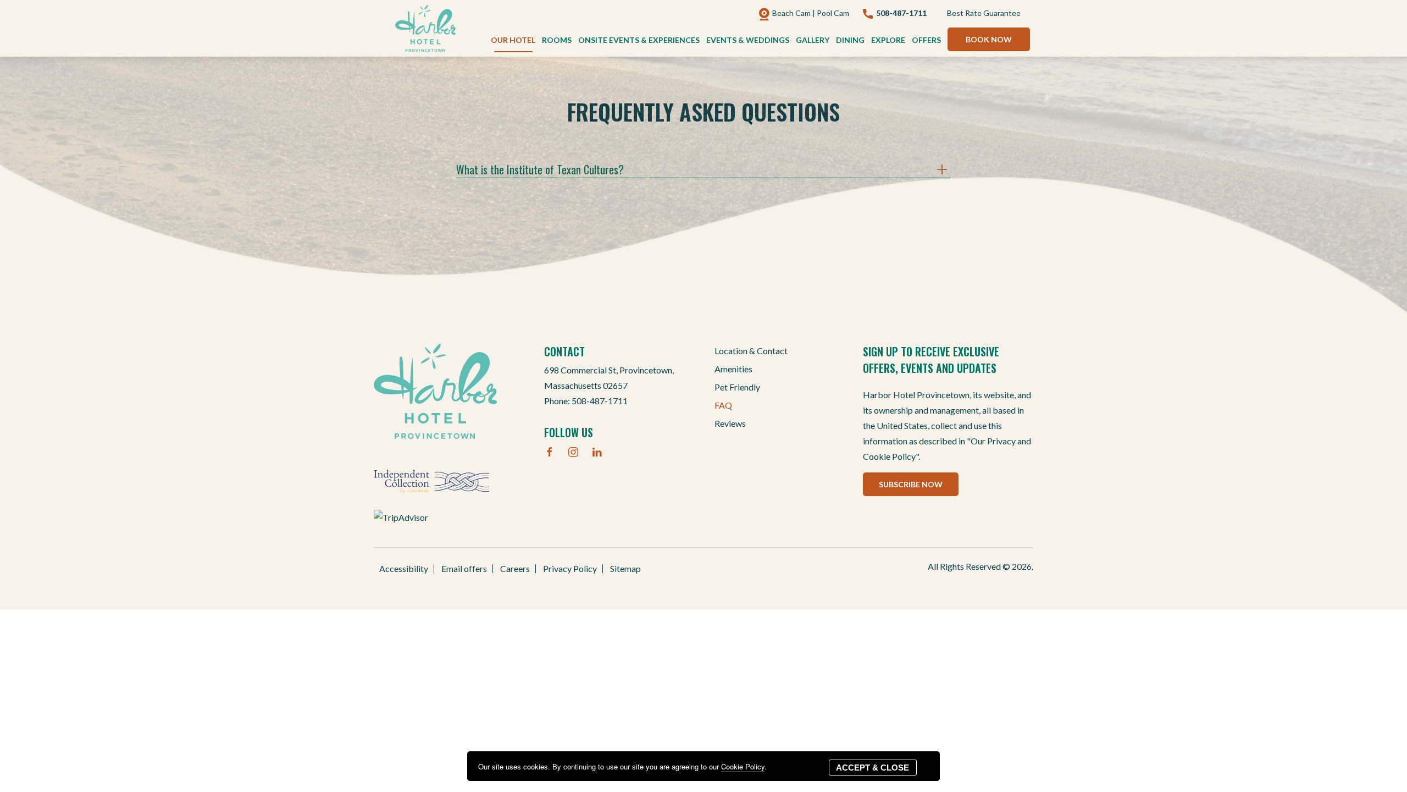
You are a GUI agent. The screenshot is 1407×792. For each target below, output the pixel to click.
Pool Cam (833, 13)
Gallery (812, 40)
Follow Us (568, 432)
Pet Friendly (737, 387)
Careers (515, 568)
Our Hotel (513, 40)
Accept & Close (872, 767)
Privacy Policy (570, 568)
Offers (926, 40)
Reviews (730, 423)
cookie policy (743, 766)
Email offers (464, 568)
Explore (888, 40)
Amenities (733, 369)
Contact (564, 351)
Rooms (557, 40)
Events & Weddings (747, 40)
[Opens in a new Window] (431, 480)
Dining (850, 40)
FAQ (723, 405)
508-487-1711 (600, 400)
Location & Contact (751, 350)
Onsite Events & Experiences (639, 40)
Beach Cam (791, 13)
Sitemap (625, 568)
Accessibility (403, 568)
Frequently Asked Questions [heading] (703, 111)
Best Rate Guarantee (984, 13)
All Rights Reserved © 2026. (980, 566)
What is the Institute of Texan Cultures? (540, 169)
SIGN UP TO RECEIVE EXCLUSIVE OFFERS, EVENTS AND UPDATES (931, 359)
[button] (989, 39)
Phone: (609, 385)
